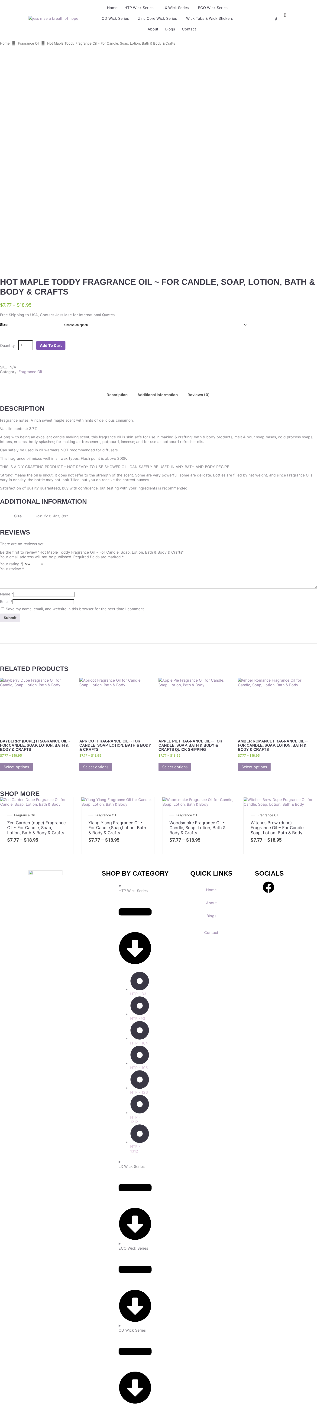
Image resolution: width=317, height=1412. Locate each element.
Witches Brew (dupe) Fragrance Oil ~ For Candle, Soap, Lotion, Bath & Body (278, 827)
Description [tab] (117, 394)
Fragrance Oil (28, 43)
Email (6, 601)
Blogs (170, 29)
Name (6, 594)
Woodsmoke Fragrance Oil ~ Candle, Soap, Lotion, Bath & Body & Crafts (197, 827)
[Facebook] (268, 887)
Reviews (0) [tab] (199, 394)
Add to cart (51, 345)
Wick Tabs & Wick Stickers (209, 18)
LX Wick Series (176, 7)
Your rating (11, 564)
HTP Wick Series (138, 7)
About (153, 29)
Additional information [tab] (157, 394)
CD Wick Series (115, 18)
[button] (140, 7)
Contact (189, 29)
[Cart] (285, 15)
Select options (16, 767)
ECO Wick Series (212, 7)
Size (4, 324)
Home (112, 7)
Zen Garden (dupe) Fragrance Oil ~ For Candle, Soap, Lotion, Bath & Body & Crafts (36, 827)
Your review (12, 568)
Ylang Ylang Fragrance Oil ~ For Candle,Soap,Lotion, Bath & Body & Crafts (117, 827)
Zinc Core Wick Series (157, 18)
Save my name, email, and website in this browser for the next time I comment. (75, 609)
